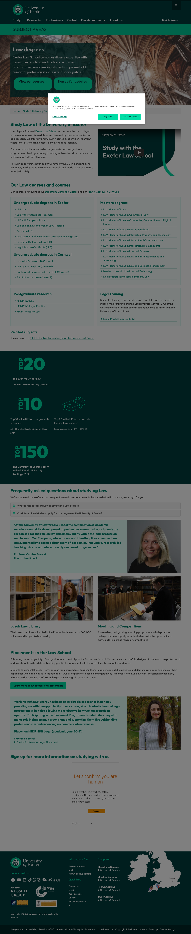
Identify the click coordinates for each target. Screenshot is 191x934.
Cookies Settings (60, 117)
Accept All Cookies (130, 117)
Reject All (108, 117)
